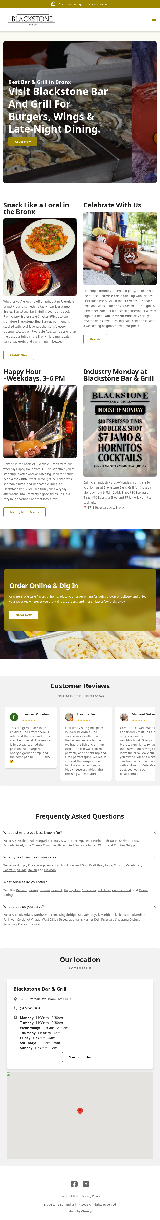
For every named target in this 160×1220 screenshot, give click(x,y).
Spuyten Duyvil (88, 915)
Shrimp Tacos (128, 841)
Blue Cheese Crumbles (40, 845)
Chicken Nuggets (126, 845)
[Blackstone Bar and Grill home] (32, 20)
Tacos (108, 865)
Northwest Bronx (46, 915)
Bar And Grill (79, 865)
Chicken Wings (96, 845)
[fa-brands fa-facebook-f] (74, 1184)
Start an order (80, 1057)
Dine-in (45, 890)
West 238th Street (54, 919)
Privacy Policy (90, 1196)
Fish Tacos (110, 841)
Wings (41, 865)
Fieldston (124, 915)
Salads (21, 870)
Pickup (33, 890)
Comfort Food (121, 890)
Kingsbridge (67, 915)
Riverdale (25, 915)
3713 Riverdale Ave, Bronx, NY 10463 (45, 999)
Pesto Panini (93, 841)
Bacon (62, 845)
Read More (89, 774)
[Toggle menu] (154, 19)
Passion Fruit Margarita (33, 841)
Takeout (56, 890)
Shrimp (119, 865)
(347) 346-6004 (30, 1008)
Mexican (50, 870)
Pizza (31, 865)
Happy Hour (72, 890)
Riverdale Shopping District (120, 919)
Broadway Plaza (14, 924)
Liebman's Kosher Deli (84, 919)
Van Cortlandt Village (25, 919)
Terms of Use (69, 1196)
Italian (32, 870)
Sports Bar (89, 890)
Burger (21, 865)
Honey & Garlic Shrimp (67, 841)
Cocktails (9, 870)
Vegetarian (133, 865)
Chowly (86, 1211)
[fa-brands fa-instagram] (85, 1184)
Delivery (21, 890)
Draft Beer (96, 865)
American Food (57, 865)
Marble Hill (108, 915)
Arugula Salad (13, 845)
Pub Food (104, 890)
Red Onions (76, 845)
